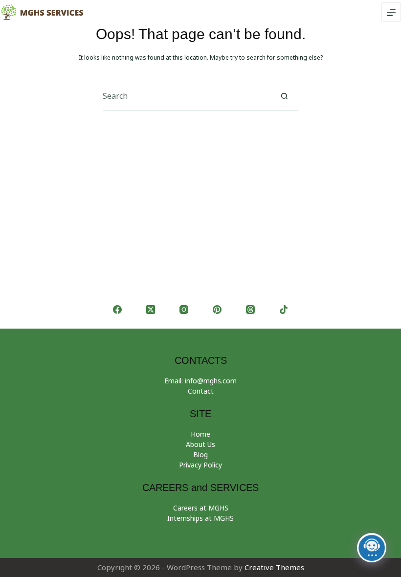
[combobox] (186, 96)
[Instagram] (183, 309)
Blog (200, 454)
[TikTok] (283, 309)
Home (200, 434)
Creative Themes (274, 567)
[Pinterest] (217, 309)
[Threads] (250, 309)
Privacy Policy (200, 464)
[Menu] (391, 12)
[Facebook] (117, 309)
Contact (201, 391)
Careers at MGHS (200, 507)
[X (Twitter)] (150, 309)
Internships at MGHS (200, 518)
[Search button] (284, 96)
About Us (200, 444)
